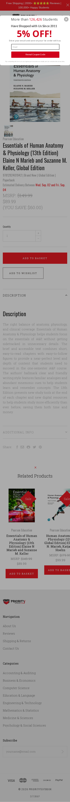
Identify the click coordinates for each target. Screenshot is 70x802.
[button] (66, 19)
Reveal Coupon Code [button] (35, 54)
